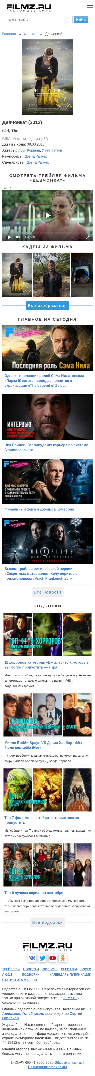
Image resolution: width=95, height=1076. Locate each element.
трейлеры (11, 969)
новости (31, 969)
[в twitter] (42, 958)
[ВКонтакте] (32, 958)
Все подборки (47, 922)
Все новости (47, 592)
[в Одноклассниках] (63, 958)
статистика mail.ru (19, 980)
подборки (31, 974)
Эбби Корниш (29, 150)
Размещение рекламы (47, 1067)
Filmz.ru (70, 998)
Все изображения (47, 305)
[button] (87, 275)
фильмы (49, 969)
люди (7, 974)
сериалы (69, 969)
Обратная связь (68, 1062)
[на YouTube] (53, 958)
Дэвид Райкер (36, 156)
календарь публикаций (70, 974)
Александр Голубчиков (22, 1013)
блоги (85, 969)
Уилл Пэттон (52, 150)
